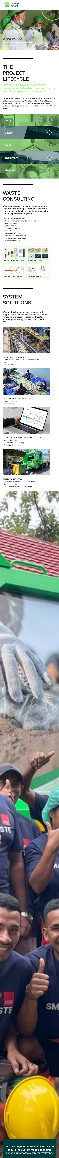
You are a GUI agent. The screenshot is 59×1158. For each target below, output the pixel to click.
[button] (49, 4)
